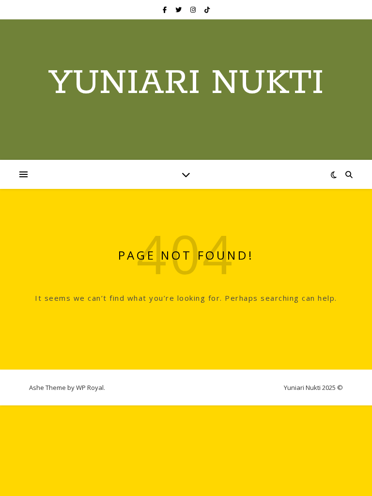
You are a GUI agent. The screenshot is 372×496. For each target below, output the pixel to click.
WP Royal (90, 387)
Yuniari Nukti (186, 83)
